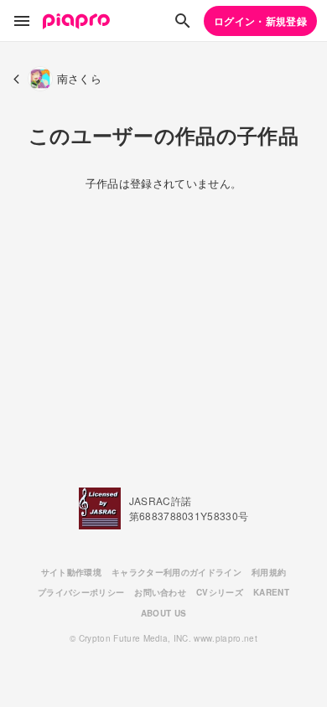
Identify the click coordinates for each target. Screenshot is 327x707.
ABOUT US (164, 613)
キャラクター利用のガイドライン (176, 572)
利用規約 (269, 572)
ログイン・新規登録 (260, 20)
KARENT (271, 592)
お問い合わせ (160, 592)
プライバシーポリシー (81, 592)
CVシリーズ (219, 592)
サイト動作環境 (71, 572)
